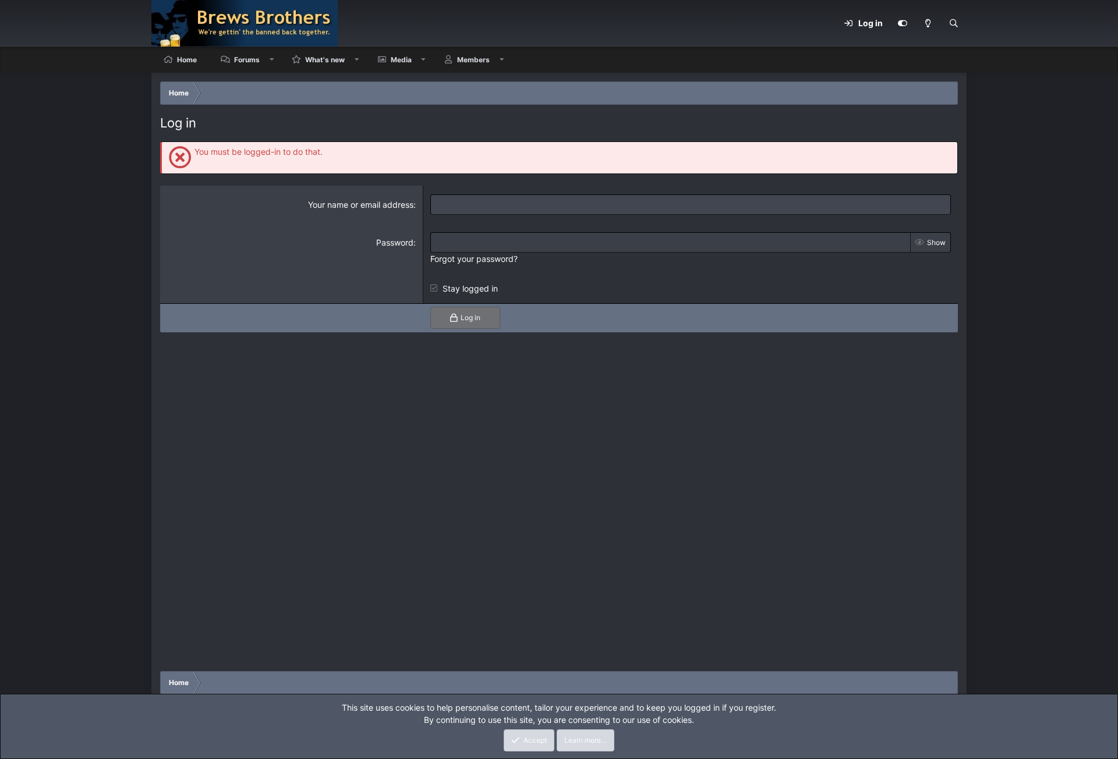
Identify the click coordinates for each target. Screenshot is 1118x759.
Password (394, 242)
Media (401, 59)
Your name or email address (360, 205)
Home (187, 59)
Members (473, 59)
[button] (272, 60)
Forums (247, 59)
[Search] (954, 23)
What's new (325, 59)
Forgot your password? (474, 259)
